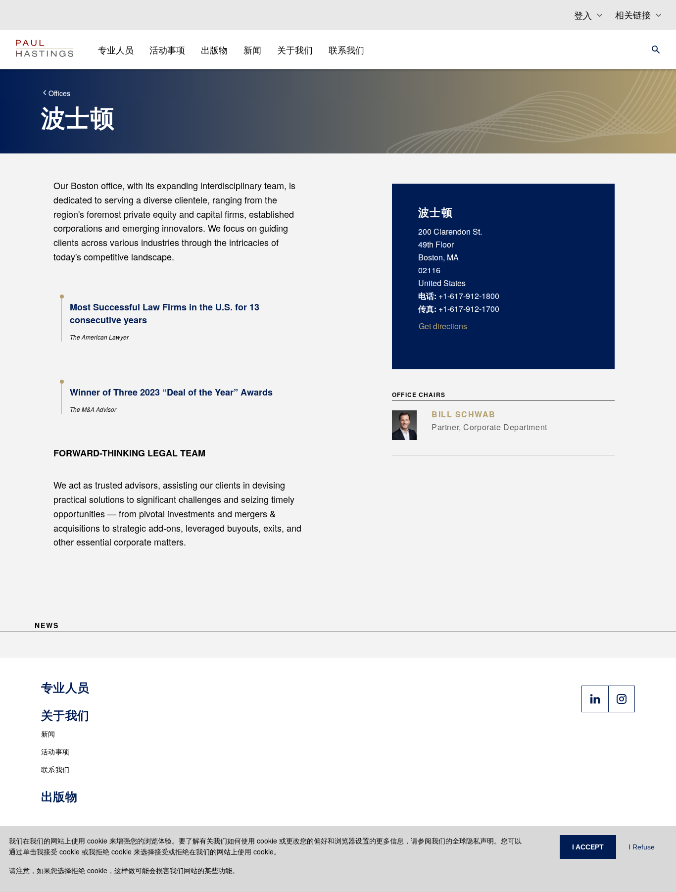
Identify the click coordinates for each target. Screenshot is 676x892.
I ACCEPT (588, 847)
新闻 (48, 734)
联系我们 (55, 769)
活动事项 (55, 751)
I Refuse (641, 847)
